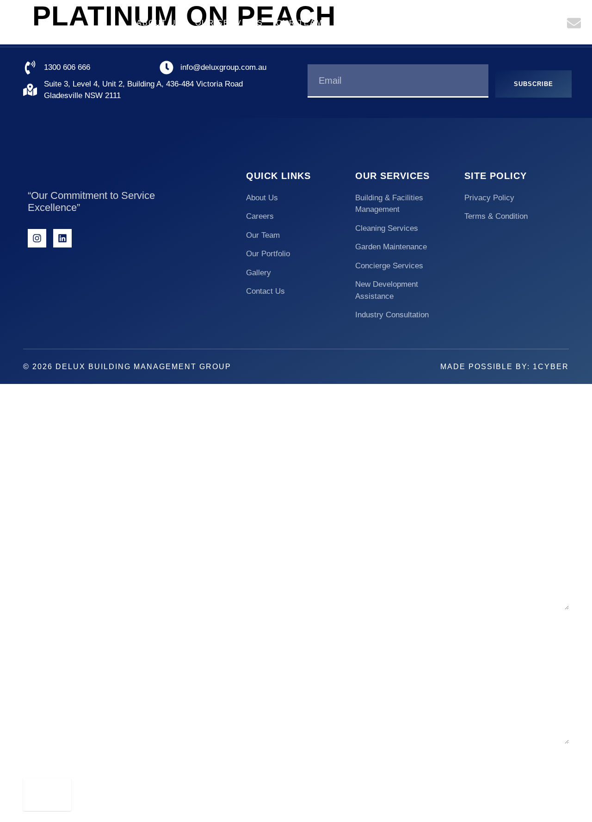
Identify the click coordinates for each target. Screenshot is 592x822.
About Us (159, 23)
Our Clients (366, 23)
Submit (47, 793)
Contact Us (508, 23)
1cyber (551, 367)
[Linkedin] (62, 238)
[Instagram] (37, 238)
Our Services (229, 23)
